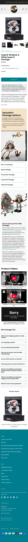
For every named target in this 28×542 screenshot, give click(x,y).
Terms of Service (6, 482)
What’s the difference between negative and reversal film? (11, 377)
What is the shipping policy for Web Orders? (12, 336)
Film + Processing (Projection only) (11, 68)
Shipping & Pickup (6, 467)
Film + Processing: (7, 165)
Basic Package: (6, 170)
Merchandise (5, 455)
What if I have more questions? (11, 383)
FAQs (2, 473)
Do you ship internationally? (10, 347)
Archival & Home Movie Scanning (11, 452)
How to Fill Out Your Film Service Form (13, 248)
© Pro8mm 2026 (4, 528)
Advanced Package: (7, 180)
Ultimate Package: (7, 185)
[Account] (23, 9)
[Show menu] (2, 9)
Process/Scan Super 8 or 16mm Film (11, 448)
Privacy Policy (5, 479)
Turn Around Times (6, 470)
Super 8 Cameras (6, 439)
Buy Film (3, 442)
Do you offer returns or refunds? (11, 359)
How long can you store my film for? (13, 364)
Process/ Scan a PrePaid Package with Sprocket (14, 230)
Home (2, 50)
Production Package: (8, 175)
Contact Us (4, 476)
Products (8, 50)
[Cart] (26, 9)
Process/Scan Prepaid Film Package (12, 445)
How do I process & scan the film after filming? (11, 353)
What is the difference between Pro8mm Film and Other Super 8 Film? (11, 370)
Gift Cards (4, 458)
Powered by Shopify (14, 528)
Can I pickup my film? (8, 342)
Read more (4, 104)
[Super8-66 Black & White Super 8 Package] (14, 409)
